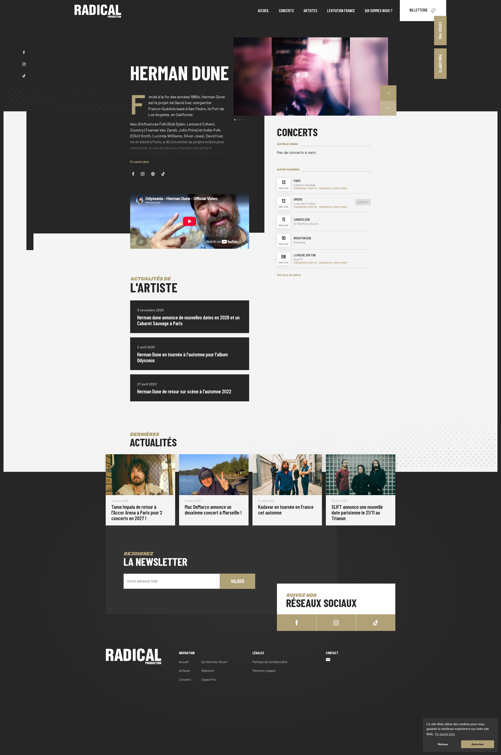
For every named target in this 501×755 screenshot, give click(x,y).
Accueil (183, 662)
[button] (388, 108)
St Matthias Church (306, 223)
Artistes (184, 670)
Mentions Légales (263, 670)
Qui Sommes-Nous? (214, 662)
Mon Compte (440, 63)
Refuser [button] (443, 744)
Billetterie (419, 10)
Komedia (299, 242)
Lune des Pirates (305, 203)
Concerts (185, 679)
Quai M (298, 259)
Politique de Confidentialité (269, 662)
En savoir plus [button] (445, 734)
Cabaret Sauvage (304, 185)
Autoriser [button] (477, 744)
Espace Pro (440, 30)
